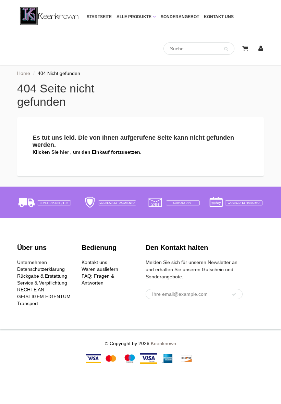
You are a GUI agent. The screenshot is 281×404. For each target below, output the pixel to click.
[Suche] (226, 48)
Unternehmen (32, 262)
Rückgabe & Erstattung (42, 276)
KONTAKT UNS (219, 16)
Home (23, 73)
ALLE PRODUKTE (134, 16)
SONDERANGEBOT (180, 16)
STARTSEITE (99, 16)
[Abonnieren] (234, 294)
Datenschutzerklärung (41, 269)
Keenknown (163, 343)
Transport (27, 303)
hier (65, 152)
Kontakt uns (94, 262)
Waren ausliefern (100, 269)
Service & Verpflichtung (42, 283)
